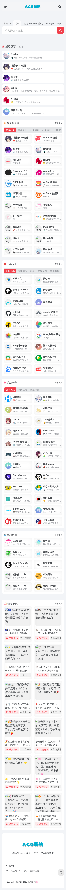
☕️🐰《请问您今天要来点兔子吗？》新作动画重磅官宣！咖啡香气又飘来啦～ (17, 709)
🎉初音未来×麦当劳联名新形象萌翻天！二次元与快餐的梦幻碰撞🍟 (17, 745)
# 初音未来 (25, 749)
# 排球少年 (56, 674)
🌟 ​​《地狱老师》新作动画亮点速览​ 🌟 (17, 780)
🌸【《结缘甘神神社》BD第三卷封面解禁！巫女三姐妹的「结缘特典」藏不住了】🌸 (48, 783)
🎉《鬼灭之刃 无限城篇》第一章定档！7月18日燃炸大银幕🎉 (47, 708)
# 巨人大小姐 (57, 637)
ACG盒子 (23, 871)
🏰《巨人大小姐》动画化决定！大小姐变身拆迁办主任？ (48, 633)
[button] (7, 23)
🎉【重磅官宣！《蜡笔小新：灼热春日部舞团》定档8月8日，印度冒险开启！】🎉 (17, 821)
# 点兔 (23, 712)
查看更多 (58, 122)
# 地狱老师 (25, 786)
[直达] (62, 56)
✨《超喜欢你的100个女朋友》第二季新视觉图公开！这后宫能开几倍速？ (17, 670)
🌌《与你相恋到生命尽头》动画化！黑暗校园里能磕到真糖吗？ (17, 633)
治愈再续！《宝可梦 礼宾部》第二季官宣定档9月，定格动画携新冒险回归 (48, 746)
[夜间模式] (61, 872)
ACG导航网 (11, 871)
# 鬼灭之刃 (56, 712)
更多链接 (34, 871)
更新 (20, 46)
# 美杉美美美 (26, 674)
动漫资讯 (13, 637)
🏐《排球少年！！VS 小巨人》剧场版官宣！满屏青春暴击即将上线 (47, 670)
